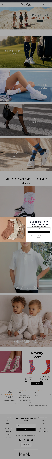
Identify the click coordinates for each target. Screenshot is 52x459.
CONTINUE (39, 232)
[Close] (50, 218)
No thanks (38, 237)
